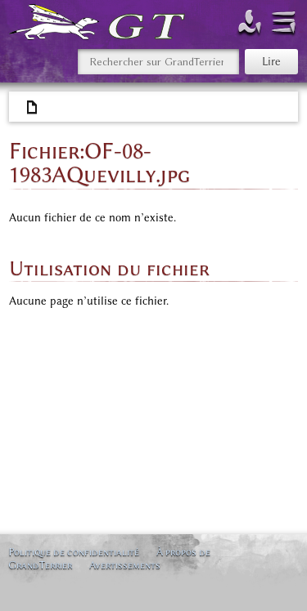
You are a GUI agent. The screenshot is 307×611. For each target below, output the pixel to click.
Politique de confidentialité (73, 552)
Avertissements (124, 565)
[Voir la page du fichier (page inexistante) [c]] (33, 108)
